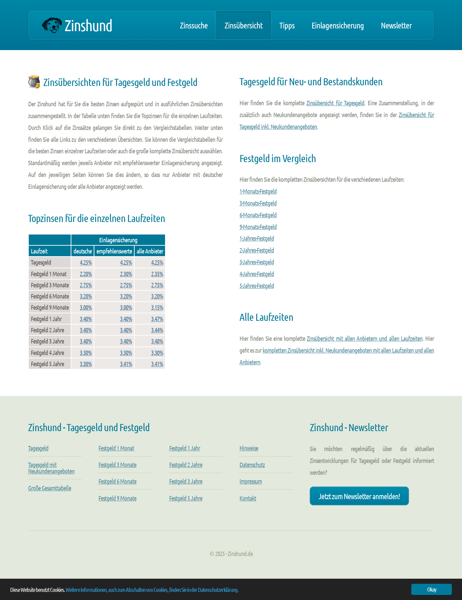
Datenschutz (252, 464)
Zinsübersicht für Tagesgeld (335, 103)
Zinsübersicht (243, 25)
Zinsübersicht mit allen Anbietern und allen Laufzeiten (364, 338)
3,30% (86, 352)
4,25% (86, 262)
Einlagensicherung (337, 25)
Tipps (287, 25)
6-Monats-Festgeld (258, 215)
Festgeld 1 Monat (116, 448)
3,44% (157, 330)
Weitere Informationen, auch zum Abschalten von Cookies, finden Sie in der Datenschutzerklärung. (152, 589)
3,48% (157, 341)
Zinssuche (194, 25)
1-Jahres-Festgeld (256, 238)
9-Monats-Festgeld (258, 226)
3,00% (86, 307)
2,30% (126, 273)
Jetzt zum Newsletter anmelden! (359, 496)
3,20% (86, 296)
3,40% (86, 319)
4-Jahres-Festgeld (256, 273)
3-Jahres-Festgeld (256, 262)
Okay (431, 589)
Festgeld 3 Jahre (185, 481)
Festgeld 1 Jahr (184, 448)
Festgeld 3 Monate (117, 464)
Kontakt (247, 498)
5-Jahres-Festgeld (256, 285)
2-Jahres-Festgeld (256, 250)
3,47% (157, 319)
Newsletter (396, 25)
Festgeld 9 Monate (117, 498)
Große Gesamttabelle (49, 488)
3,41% (126, 364)
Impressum (250, 481)
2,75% (86, 285)
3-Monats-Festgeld (258, 203)
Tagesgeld (38, 448)
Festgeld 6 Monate (117, 481)
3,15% (157, 307)
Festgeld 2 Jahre (185, 464)
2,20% (86, 273)
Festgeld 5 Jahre (185, 498)
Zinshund (88, 25)
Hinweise (248, 448)
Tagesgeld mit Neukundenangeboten (51, 468)
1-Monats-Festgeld (258, 191)
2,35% (157, 273)
